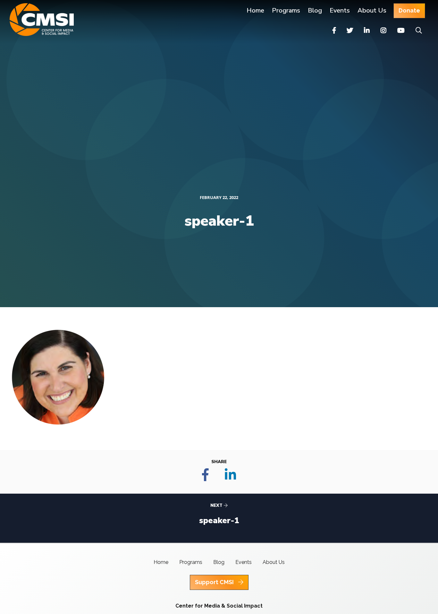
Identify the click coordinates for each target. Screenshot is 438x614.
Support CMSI (215, 582)
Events (340, 10)
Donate (409, 10)
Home (255, 10)
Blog (315, 10)
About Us (372, 10)
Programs (190, 562)
